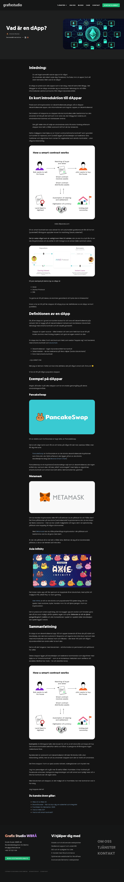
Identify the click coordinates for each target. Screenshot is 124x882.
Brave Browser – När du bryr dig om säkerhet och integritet (54, 804)
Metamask (40, 531)
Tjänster (107, 847)
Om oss (105, 841)
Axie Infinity (36, 601)
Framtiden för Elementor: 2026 (43, 807)
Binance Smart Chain (58, 459)
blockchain (53, 343)
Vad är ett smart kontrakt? (42, 812)
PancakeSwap (37, 453)
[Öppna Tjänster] (66, 5)
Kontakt (106, 853)
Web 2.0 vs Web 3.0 (39, 802)
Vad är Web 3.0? (38, 810)
